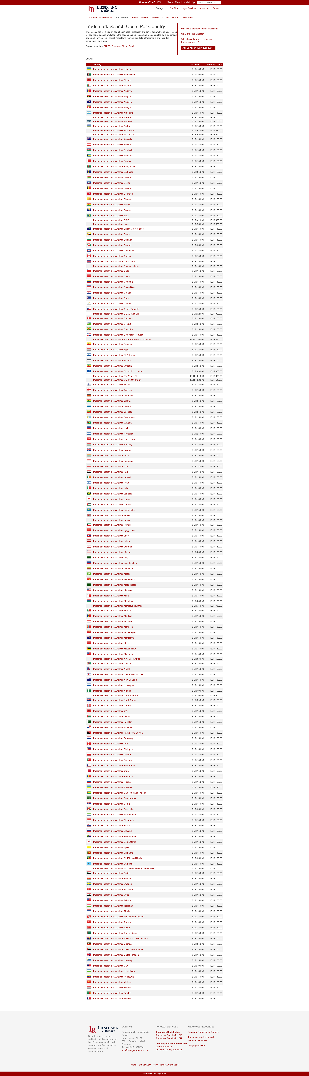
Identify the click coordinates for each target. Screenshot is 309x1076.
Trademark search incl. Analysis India (111, 455)
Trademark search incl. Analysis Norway (112, 705)
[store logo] (102, 8)
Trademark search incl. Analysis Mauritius (113, 601)
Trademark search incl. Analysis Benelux (112, 188)
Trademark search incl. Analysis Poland (112, 754)
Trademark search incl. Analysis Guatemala (114, 417)
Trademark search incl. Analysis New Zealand (115, 679)
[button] (187, 2)
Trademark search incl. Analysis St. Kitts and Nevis (117, 858)
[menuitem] (100, 17)
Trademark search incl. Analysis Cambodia (113, 250)
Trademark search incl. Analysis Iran (110, 466)
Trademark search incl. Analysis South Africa (114, 836)
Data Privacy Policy (148, 1064)
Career (216, 8)
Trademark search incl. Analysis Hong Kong (114, 439)
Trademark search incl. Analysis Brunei (111, 234)
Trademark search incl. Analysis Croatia (112, 292)
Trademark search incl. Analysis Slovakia (112, 825)
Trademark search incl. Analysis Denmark (113, 318)
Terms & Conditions (169, 1064)
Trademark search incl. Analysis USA (110, 965)
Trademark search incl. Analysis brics (111, 224)
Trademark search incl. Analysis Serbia (111, 803)
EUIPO (107, 46)
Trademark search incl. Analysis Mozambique (114, 648)
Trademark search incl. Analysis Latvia (111, 541)
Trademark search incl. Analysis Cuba (111, 298)
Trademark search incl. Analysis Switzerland (114, 889)
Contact (178, 2)
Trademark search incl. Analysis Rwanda (112, 787)
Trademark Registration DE (169, 1035)
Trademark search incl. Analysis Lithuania (113, 568)
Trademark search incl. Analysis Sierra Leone (114, 814)
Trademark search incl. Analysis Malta (111, 595)
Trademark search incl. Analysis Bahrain (112, 160)
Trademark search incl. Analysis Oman (111, 716)
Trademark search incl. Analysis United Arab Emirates (119, 949)
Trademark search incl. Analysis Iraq (110, 471)
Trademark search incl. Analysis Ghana (111, 400)
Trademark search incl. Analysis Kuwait (111, 524)
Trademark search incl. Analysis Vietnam (112, 982)
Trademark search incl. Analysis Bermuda (113, 193)
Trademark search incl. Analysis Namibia (112, 663)
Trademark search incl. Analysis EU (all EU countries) (118, 371)
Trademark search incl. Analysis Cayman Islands (116, 266)
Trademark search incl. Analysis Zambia (112, 992)
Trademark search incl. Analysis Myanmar (113, 653)
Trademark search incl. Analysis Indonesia (113, 460)
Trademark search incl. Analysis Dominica (113, 329)
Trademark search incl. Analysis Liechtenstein (115, 562)
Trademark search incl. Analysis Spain (111, 847)
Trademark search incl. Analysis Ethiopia (112, 365)
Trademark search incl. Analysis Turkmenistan (115, 932)
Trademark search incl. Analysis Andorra (112, 90)
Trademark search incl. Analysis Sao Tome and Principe (119, 792)
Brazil (131, 46)
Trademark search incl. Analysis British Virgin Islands (118, 228)
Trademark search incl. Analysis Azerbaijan (113, 149)
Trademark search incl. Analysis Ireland (112, 477)
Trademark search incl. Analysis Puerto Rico (114, 765)
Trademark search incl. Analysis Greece (112, 406)
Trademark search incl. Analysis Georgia (112, 389)
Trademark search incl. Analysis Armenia (112, 121)
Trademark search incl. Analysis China (111, 276)
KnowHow (204, 8)
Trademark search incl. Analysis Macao (111, 573)
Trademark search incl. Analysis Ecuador (112, 343)
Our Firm (174, 8)
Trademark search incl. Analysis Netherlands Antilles (118, 674)
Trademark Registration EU (169, 1038)
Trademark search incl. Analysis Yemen (112, 987)
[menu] (154, 17)
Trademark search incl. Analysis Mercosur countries (117, 605)
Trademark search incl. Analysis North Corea (114, 699)
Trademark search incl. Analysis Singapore (113, 819)
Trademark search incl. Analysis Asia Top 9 (113, 134)
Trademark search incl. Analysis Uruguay (112, 960)
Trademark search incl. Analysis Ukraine (112, 68)
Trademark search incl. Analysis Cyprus (112, 303)
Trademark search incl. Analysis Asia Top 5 (113, 130)
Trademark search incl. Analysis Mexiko (112, 610)
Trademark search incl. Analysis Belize (111, 182)
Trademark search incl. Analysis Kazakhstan (114, 509)
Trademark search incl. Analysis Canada (112, 255)
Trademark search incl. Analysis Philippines (113, 749)
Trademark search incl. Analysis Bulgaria (112, 239)
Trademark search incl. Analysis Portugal (112, 759)
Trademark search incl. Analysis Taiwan (112, 900)
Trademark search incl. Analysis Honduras (113, 433)
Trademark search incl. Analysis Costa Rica (114, 287)
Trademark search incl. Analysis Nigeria (112, 690)
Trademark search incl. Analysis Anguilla (112, 101)
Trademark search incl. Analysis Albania (112, 79)
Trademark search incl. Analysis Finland (112, 384)
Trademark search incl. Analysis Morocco (112, 643)
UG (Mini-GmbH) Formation (169, 1049)
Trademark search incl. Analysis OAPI (111, 710)
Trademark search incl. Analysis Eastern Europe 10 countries (122, 339)
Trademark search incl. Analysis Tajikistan (113, 905)
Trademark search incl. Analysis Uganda (112, 943)
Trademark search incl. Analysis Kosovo (112, 520)
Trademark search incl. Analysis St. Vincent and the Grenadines (123, 868)
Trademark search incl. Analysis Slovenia (112, 830)
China (124, 46)
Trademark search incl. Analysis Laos (111, 535)
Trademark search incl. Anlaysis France (112, 998)
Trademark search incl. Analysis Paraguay (113, 738)
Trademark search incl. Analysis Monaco (112, 621)
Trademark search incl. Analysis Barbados (113, 171)
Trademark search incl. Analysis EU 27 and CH (115, 375)
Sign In (170, 2)
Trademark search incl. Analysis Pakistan (112, 721)
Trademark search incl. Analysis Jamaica (112, 493)
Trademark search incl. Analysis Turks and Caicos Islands (120, 938)
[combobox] (209, 2)
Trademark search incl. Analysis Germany (113, 395)
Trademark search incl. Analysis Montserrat (113, 637)
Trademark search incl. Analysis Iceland (112, 449)
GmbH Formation (164, 1046)
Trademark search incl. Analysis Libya (111, 557)
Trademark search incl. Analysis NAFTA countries (116, 658)
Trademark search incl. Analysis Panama (112, 727)
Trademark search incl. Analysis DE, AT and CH (116, 313)
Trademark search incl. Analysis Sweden (112, 883)
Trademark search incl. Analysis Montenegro (114, 632)
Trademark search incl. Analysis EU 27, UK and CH (117, 379)
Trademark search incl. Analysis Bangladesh (114, 166)
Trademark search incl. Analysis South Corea (114, 841)
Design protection (196, 1045)
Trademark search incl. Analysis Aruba (111, 125)
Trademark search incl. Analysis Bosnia (112, 210)
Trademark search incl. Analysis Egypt (111, 349)
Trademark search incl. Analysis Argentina (113, 112)
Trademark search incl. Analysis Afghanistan (114, 74)
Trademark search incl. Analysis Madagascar (114, 584)
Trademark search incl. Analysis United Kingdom (116, 954)
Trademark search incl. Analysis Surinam (112, 878)
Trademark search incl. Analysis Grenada (112, 411)
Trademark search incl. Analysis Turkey (111, 927)
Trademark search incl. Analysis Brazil (111, 215)
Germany (116, 46)
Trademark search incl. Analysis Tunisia (112, 922)
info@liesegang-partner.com (135, 1050)
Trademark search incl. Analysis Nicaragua (113, 685)
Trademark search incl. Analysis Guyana (112, 422)
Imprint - (134, 1064)
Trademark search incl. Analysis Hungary (112, 444)
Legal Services (189, 8)
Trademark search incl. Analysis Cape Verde (114, 261)
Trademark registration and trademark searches (201, 1038)
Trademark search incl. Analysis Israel (111, 482)
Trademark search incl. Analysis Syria (111, 894)
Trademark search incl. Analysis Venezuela (113, 976)
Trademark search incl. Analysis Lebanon (112, 546)
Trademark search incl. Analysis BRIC (111, 220)
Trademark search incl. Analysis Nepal (111, 668)
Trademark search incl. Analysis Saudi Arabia (114, 798)
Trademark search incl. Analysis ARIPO (112, 117)
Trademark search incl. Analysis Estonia (112, 360)
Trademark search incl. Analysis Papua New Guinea (118, 732)
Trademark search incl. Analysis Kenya (111, 515)
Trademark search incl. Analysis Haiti (110, 428)
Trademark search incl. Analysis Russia (112, 781)
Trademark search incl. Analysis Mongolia (113, 626)
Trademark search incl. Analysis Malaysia (113, 590)
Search (89, 58)
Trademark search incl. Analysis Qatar (111, 770)
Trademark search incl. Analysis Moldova (112, 615)
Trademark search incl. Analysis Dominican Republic (118, 334)
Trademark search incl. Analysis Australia (112, 139)
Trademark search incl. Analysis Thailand (112, 911)
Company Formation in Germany (203, 1031)
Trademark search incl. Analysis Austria (112, 144)
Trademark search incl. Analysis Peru (110, 743)
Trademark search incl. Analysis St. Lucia (112, 863)
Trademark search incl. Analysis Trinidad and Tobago (118, 916)
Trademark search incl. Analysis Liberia (111, 552)
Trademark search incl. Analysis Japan (111, 499)
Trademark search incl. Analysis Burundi (112, 245)
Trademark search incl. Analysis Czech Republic (116, 308)
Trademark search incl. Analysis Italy (110, 488)
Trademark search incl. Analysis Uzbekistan (114, 971)
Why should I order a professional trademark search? (197, 40)
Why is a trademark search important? (199, 28)
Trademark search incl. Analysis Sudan (111, 872)
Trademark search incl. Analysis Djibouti (112, 323)
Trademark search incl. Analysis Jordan (112, 504)
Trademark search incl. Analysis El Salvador (114, 354)
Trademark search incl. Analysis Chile (111, 270)
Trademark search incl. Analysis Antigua (112, 107)
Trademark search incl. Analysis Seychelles (113, 809)
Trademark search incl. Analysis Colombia (113, 281)
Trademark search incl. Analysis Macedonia (114, 579)
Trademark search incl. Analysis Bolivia (111, 204)
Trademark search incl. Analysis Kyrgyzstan (114, 530)
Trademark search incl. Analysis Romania (113, 776)
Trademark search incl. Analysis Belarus (112, 177)
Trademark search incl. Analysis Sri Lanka (113, 852)
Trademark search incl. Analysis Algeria (112, 85)
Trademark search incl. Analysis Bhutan (112, 199)
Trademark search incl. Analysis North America (115, 695)
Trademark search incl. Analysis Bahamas (113, 155)
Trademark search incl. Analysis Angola (112, 96)
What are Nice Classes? (192, 33)
